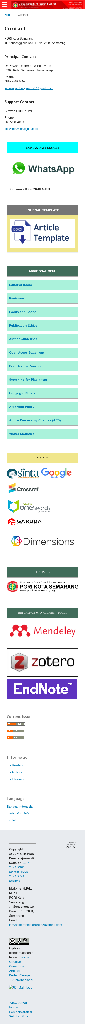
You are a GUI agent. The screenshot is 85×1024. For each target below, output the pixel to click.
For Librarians (16, 779)
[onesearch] (28, 512)
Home (8, 14)
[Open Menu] (4, 4)
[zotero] (42, 675)
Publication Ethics (23, 325)
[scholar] (56, 478)
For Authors (14, 772)
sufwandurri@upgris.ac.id (21, 129)
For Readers (15, 765)
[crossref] (24, 493)
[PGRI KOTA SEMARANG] (42, 591)
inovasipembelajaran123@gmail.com (29, 88)
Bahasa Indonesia (20, 806)
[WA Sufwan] (42, 180)
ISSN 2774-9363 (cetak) (19, 867)
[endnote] (42, 698)
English (12, 820)
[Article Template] (42, 246)
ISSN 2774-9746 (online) (18, 876)
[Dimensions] (42, 551)
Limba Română (18, 813)
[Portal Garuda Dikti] (24, 525)
